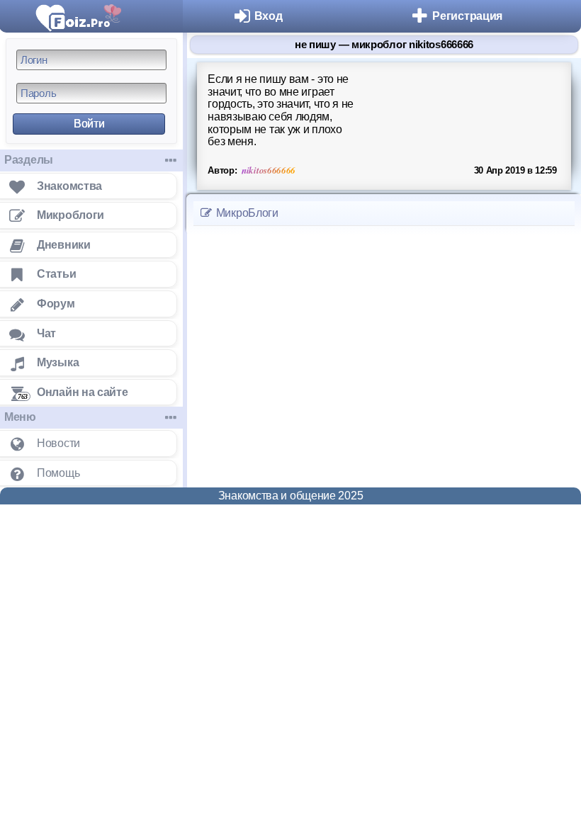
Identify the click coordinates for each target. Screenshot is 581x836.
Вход (268, 16)
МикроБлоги (245, 213)
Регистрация (467, 16)
